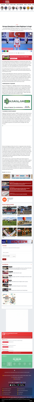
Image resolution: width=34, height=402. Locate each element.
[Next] (22, 382)
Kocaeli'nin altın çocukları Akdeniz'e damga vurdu (8, 237)
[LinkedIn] (15, 382)
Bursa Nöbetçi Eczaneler (7, 388)
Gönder (4, 259)
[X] (10, 382)
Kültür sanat (11, 271)
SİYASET (10, 275)
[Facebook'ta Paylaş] (2, 51)
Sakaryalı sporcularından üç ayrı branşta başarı (9, 214)
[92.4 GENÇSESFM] (18, 241)
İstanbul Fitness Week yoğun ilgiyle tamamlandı (24, 236)
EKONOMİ (29, 4)
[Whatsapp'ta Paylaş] (6, 51)
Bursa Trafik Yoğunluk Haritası (23, 390)
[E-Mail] (8, 201)
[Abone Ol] (31, 51)
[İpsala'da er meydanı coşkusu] (9, 221)
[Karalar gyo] (17, 102)
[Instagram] (14, 382)
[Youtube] (17, 382)
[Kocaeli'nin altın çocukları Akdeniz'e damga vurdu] (9, 231)
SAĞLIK (27, 397)
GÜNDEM (7, 4)
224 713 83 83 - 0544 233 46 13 (17, 377)
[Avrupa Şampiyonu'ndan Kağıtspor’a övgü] (17, 41)
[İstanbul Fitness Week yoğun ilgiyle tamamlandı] (24, 231)
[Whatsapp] (23, 382)
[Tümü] (31, 264)
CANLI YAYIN (3, 4)
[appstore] (13, 385)
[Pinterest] (12, 382)
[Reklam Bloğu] (17, 320)
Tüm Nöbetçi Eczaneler (17, 352)
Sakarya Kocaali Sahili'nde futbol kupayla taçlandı (23, 215)
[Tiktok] (18, 382)
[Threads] (20, 382)
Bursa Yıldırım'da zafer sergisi (15, 272)
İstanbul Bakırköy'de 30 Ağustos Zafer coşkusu (18, 281)
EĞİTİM (25, 4)
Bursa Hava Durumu (22, 388)
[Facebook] (9, 382)
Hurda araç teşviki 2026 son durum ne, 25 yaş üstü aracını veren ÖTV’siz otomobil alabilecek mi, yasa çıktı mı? (20, 269)
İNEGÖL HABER (13, 4)
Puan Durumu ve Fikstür (7, 392)
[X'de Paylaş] (4, 51)
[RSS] (25, 382)
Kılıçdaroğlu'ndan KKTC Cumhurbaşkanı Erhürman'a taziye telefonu (20, 277)
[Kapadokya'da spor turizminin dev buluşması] (24, 221)
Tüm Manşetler (20, 392)
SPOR (17, 24)
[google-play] (21, 385)
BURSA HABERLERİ (20, 4)
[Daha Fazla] (7, 51)
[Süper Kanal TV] (6, 1)
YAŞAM (10, 280)
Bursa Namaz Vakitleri (7, 390)
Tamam (31, 400)
